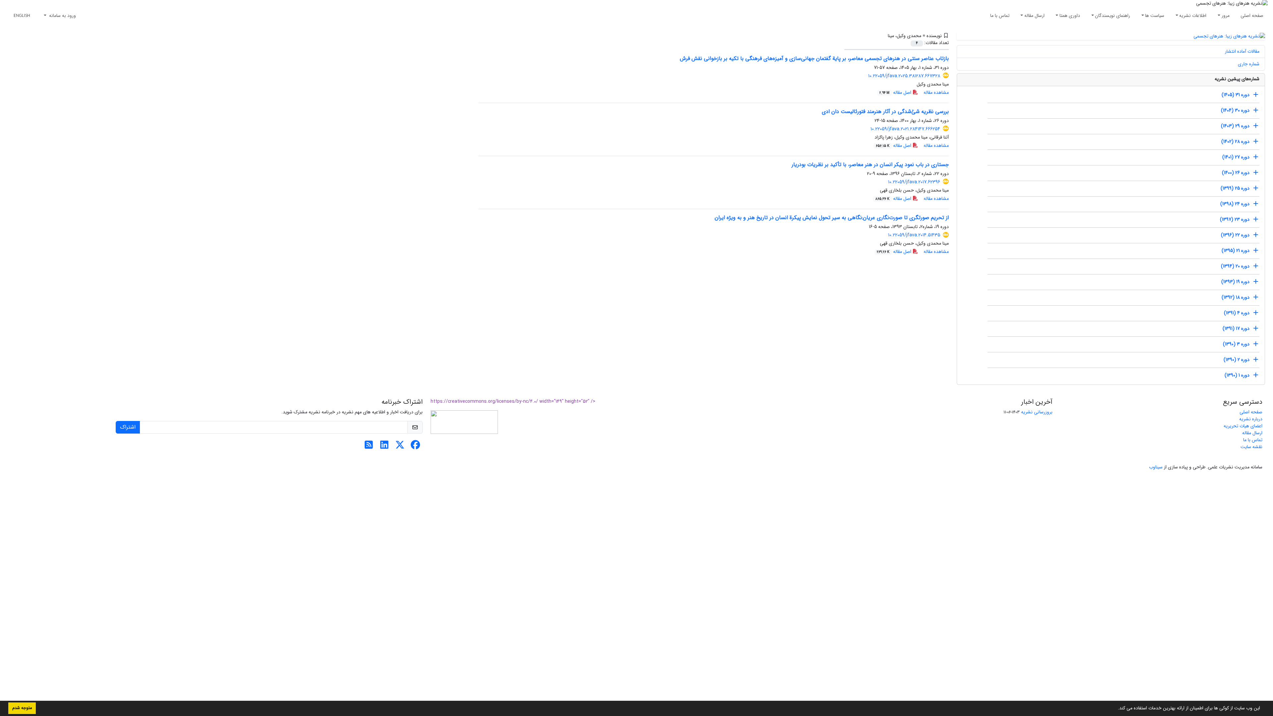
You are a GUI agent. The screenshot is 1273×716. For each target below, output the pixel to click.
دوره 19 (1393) (1235, 281)
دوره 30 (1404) (1235, 110)
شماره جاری (1248, 64)
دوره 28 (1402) (1235, 141)
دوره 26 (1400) (1235, 172)
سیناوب (1156, 467)
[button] (1116, 709)
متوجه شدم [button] (22, 708)
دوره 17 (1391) (1236, 328)
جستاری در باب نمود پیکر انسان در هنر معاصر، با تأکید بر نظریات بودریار (870, 164)
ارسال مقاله (1034, 15)
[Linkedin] (384, 446)
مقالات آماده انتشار (1242, 51)
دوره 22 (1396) (1235, 235)
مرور (1226, 15)
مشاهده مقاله (936, 92)
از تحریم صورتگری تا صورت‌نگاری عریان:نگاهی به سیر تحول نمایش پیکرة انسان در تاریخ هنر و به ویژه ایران (832, 217)
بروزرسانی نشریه (1037, 412)
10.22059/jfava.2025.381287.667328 (904, 76)
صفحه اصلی (1252, 15)
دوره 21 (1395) (1235, 250)
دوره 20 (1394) (1235, 266)
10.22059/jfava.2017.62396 (914, 182)
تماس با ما (999, 15)
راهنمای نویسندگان (1112, 15)
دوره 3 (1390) (1236, 344)
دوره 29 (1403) (1235, 126)
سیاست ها (1154, 15)
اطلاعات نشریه (1192, 15)
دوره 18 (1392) (1235, 297)
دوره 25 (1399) (1235, 188)
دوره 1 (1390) (1237, 375)
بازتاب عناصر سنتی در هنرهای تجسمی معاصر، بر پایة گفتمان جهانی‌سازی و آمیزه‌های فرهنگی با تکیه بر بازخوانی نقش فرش (814, 58)
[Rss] (369, 446)
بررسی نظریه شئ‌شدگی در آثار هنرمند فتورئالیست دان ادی (885, 111)
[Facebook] (415, 446)
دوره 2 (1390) (1236, 359)
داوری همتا (1070, 15)
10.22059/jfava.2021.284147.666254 (905, 129)
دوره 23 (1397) (1234, 219)
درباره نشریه (1250, 419)
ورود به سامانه (62, 15)
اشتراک (128, 427)
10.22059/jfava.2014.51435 (914, 235)
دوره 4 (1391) (1236, 313)
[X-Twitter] (400, 446)
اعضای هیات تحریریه (1243, 426)
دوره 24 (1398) (1234, 204)
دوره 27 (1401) (1235, 157)
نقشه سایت (1251, 446)
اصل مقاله (896, 92)
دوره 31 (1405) (1235, 94)
